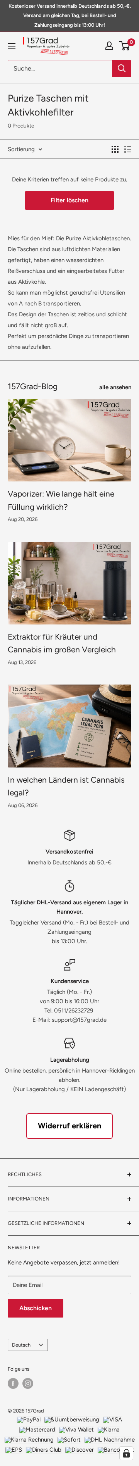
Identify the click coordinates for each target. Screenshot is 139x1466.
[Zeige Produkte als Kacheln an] (115, 149)
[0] (125, 45)
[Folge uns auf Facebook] (13, 1383)
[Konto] (109, 45)
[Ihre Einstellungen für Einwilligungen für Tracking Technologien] (126, 1453)
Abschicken (35, 1308)
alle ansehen (115, 387)
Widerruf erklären (69, 1125)
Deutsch (21, 1345)
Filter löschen (69, 200)
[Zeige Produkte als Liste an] (127, 149)
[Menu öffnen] (11, 46)
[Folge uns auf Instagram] (27, 1383)
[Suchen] (121, 68)
